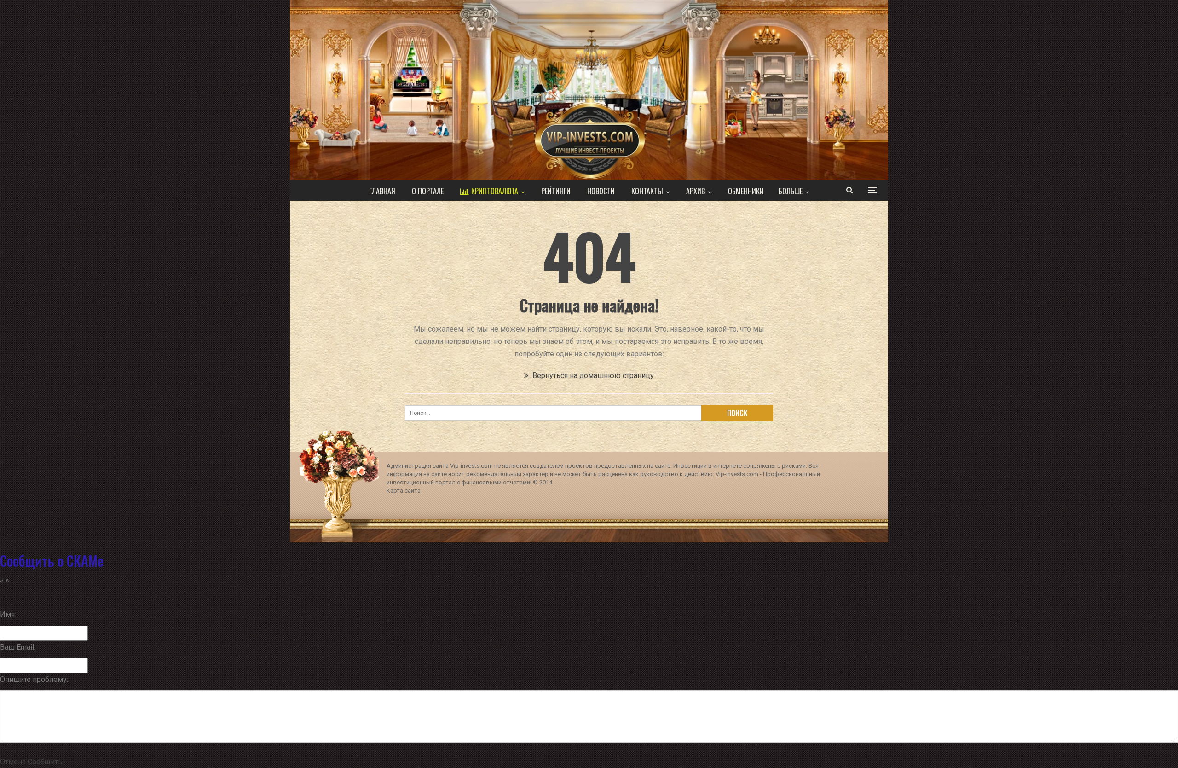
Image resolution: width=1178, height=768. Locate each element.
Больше (791, 191)
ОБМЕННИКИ (746, 191)
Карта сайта (404, 490)
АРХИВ (695, 191)
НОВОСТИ (601, 191)
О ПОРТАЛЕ (428, 191)
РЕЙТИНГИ (556, 191)
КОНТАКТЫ (647, 191)
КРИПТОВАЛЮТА (494, 191)
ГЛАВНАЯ (382, 191)
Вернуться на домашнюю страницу (592, 375)
